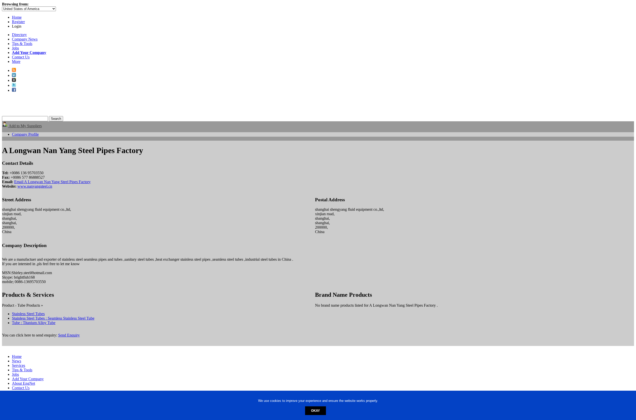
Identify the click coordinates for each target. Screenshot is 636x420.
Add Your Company (28, 379)
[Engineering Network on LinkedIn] (14, 75)
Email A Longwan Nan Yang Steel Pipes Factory (52, 182)
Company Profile (25, 134)
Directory (19, 35)
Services (18, 365)
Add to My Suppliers (25, 126)
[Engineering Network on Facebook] (14, 90)
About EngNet (23, 383)
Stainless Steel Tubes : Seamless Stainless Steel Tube (53, 318)
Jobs (15, 48)
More (16, 61)
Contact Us (21, 57)
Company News (25, 39)
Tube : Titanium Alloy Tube (33, 323)
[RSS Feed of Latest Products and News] (14, 70)
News (16, 361)
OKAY (315, 411)
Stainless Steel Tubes (28, 314)
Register (18, 22)
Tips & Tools (22, 44)
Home (17, 17)
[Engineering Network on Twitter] (14, 85)
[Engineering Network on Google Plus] (14, 80)
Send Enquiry (69, 335)
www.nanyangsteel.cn (34, 186)
